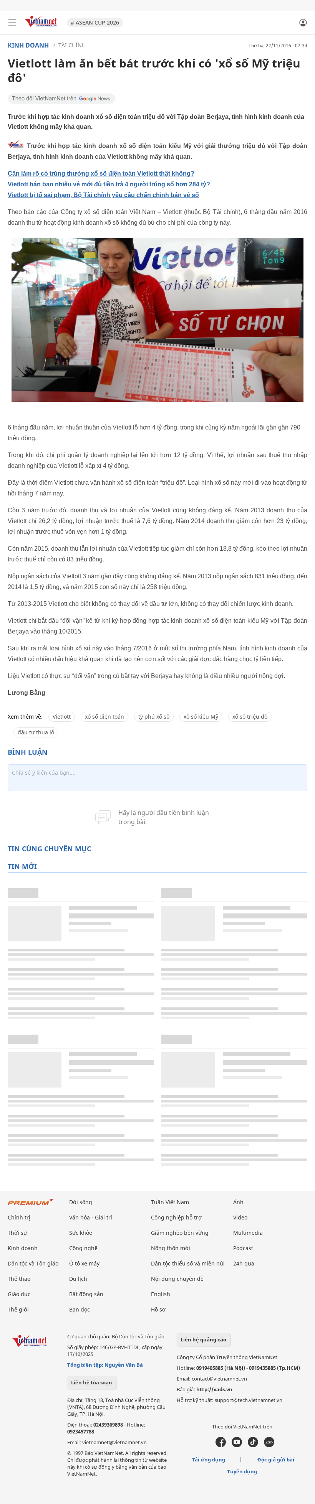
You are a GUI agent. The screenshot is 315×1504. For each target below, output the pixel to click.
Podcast (243, 1248)
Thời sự (17, 1232)
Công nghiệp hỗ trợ (176, 1217)
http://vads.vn (214, 1389)
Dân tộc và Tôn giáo (33, 1263)
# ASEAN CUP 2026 (95, 22)
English (160, 1294)
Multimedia (248, 1232)
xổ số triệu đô (249, 716)
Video (240, 1217)
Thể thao (19, 1278)
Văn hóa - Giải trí (90, 1217)
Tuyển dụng (242, 1471)
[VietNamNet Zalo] (269, 1445)
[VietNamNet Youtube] (237, 1445)
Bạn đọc (79, 1309)
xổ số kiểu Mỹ (201, 716)
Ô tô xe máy (84, 1263)
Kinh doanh (28, 45)
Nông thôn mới (170, 1248)
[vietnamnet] (42, 28)
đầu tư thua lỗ (36, 732)
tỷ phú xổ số (153, 716)
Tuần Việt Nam (170, 1202)
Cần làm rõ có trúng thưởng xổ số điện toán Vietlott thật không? (101, 173)
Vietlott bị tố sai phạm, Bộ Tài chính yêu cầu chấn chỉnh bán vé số (103, 195)
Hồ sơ (158, 1309)
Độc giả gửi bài (275, 1459)
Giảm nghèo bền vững (180, 1232)
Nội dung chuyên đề (177, 1278)
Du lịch (78, 1278)
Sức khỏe (80, 1232)
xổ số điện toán (104, 716)
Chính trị (19, 1217)
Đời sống (80, 1202)
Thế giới (18, 1309)
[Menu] (12, 22)
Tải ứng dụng (208, 1459)
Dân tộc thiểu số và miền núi (188, 1263)
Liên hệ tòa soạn (91, 1382)
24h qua (243, 1263)
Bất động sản (86, 1294)
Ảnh (238, 1202)
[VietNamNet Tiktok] (253, 1445)
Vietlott (62, 716)
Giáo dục (19, 1294)
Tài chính (72, 45)
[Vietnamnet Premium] (31, 1205)
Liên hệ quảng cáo (203, 1339)
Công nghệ (83, 1248)
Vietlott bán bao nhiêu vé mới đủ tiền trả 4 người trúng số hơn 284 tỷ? (109, 184)
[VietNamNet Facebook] (221, 1445)
